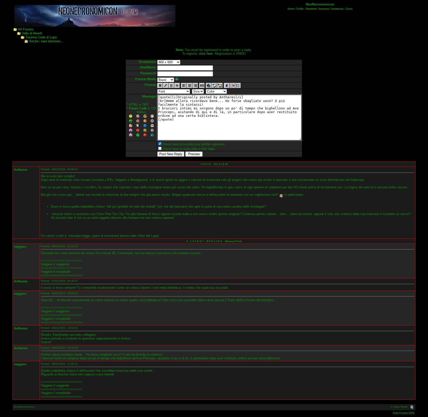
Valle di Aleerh (32, 33)
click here (206, 53)
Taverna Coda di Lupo (41, 37)
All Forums (26, 29)
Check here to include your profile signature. (193, 144)
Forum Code (138, 108)
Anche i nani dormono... (46, 41)
